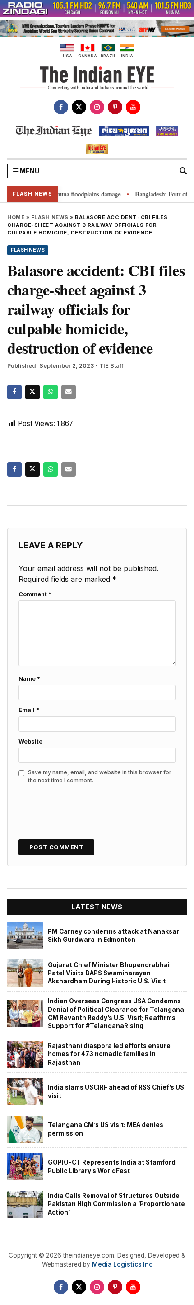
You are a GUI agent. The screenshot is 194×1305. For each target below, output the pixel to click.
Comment (34, 594)
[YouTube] (133, 107)
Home (15, 217)
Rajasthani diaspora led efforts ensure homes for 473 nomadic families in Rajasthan (109, 1054)
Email (28, 709)
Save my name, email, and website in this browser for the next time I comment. (99, 776)
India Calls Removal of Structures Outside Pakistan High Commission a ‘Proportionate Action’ (116, 1204)
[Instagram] (97, 107)
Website (30, 741)
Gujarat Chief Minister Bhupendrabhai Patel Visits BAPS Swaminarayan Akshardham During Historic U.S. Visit (109, 973)
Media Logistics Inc (122, 1264)
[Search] (183, 171)
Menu (28, 171)
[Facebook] (61, 107)
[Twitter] (79, 107)
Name (29, 678)
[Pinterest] (115, 107)
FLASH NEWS (50, 217)
